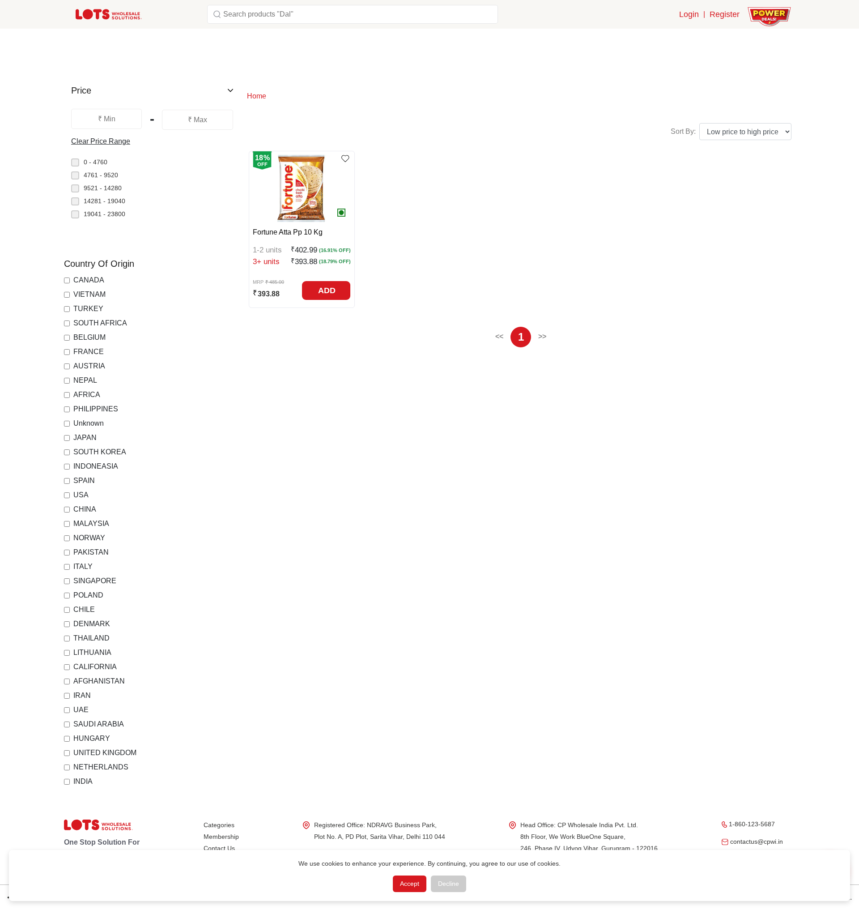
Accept (409, 883)
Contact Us (219, 848)
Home (256, 96)
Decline (448, 883)
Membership (221, 836)
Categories (219, 825)
